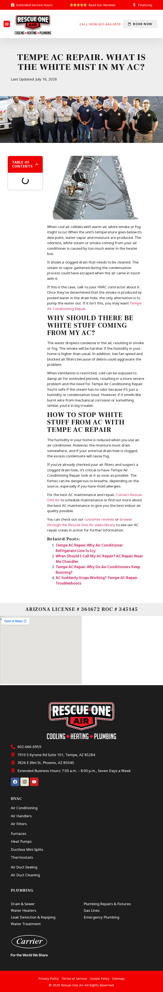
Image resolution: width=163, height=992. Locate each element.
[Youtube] (34, 782)
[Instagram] (24, 782)
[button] (7, 24)
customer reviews (99, 519)
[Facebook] (15, 782)
